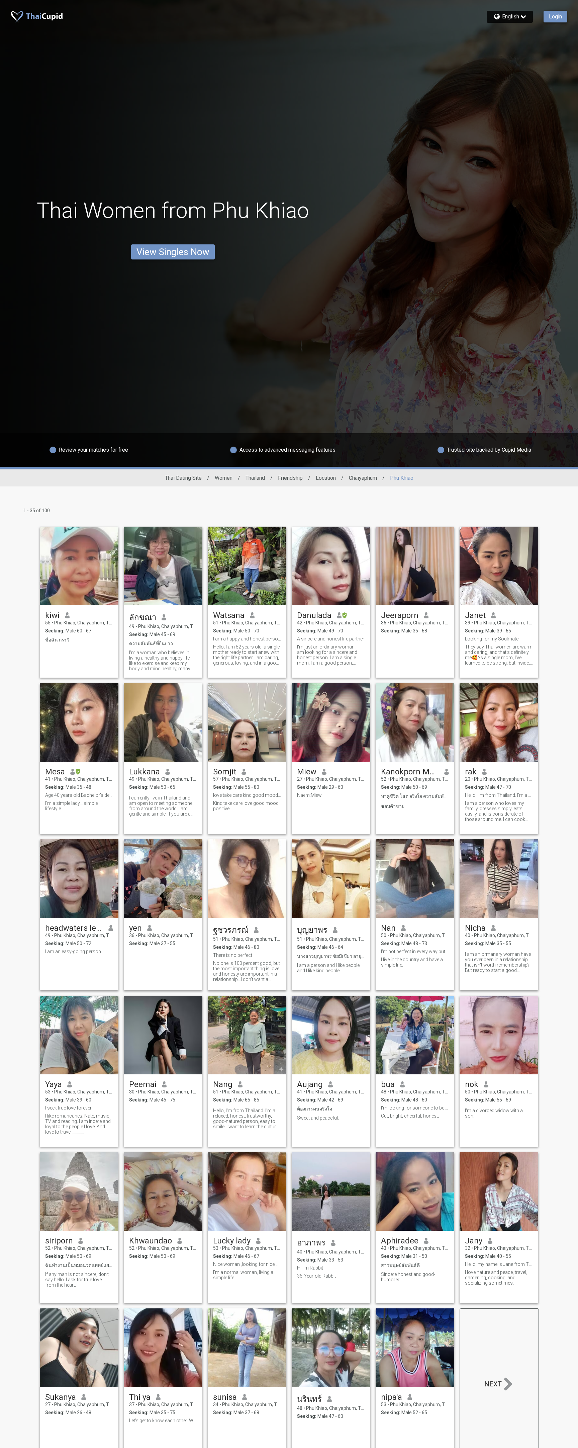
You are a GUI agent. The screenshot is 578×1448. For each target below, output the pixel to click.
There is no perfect (232, 955)
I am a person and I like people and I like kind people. (328, 968)
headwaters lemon (74, 928)
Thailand (255, 478)
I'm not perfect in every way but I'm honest (415, 951)
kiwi (52, 615)
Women (223, 478)
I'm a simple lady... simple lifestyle (71, 806)
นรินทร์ (309, 1399)
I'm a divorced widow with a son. (494, 1113)
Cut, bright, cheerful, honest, (410, 1116)
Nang (222, 1084)
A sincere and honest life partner (330, 638)
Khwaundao (150, 1240)
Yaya (53, 1084)
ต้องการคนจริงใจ (314, 1109)
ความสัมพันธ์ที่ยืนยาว (151, 643)
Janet (475, 615)
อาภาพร (311, 1242)
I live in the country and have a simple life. (412, 962)
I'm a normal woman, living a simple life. (243, 1275)
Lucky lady (232, 1240)
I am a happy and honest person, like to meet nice (247, 638)
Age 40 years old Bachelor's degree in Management (79, 795)
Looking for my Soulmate (491, 638)
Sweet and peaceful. (318, 1118)
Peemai (143, 1084)
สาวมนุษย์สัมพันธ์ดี (400, 1265)
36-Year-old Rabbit (316, 1276)
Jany (473, 1240)
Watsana (229, 615)
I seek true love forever (68, 1108)
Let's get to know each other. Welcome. (163, 1420)
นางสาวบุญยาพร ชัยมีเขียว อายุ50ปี (331, 956)
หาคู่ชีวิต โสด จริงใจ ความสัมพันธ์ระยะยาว (415, 796)
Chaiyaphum (363, 478)
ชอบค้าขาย (392, 806)
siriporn (59, 1240)
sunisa (225, 1397)
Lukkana (144, 771)
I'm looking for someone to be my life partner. (415, 1108)
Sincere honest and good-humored (408, 1277)
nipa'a (391, 1397)
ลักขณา (142, 617)
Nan (388, 928)
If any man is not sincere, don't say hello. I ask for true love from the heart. (77, 1280)
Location (326, 478)
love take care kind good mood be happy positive (247, 795)
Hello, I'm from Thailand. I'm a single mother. (499, 795)
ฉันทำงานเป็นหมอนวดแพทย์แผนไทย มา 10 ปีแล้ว (79, 1265)
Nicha (475, 928)
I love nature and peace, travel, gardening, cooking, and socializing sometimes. (496, 1278)
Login (555, 16)
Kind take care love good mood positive (246, 806)
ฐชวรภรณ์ (231, 930)
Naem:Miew (309, 795)
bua (388, 1084)
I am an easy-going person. (73, 951)
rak (471, 771)
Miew (306, 771)
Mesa (55, 771)
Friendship (290, 478)
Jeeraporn (399, 615)
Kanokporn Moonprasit (410, 771)
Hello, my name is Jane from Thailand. (499, 1264)
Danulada (314, 615)
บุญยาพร (312, 930)
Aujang (310, 1084)
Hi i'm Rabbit (310, 1268)
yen (135, 928)
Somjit (224, 771)
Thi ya (140, 1397)
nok (471, 1084)
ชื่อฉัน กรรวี (57, 639)
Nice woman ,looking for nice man (247, 1264)
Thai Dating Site (183, 478)
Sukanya (60, 1397)
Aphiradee (399, 1240)
